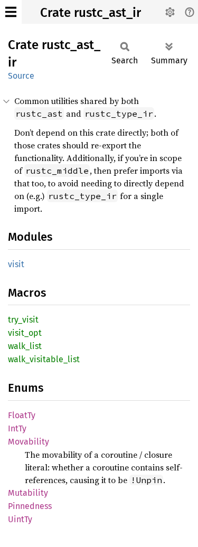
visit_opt (25, 333)
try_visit (23, 320)
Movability (28, 442)
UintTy (20, 519)
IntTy (17, 428)
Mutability (28, 493)
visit (16, 264)
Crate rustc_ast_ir (90, 12)
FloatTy (21, 415)
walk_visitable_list (44, 359)
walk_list (25, 346)
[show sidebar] (11, 12)
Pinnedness (30, 506)
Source (21, 76)
